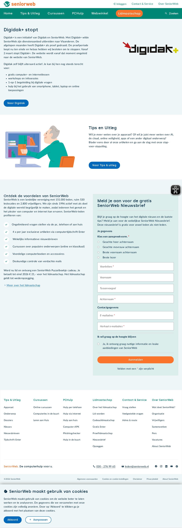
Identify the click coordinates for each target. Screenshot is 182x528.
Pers (154, 433)
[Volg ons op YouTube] (171, 466)
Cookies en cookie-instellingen (115, 479)
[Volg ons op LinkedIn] (166, 466)
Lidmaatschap (102, 400)
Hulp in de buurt (71, 440)
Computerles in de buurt (46, 414)
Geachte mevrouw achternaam (121, 247)
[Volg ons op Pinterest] (176, 466)
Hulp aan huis (70, 420)
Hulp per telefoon (72, 407)
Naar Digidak (16, 103)
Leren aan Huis (41, 420)
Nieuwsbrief (99, 440)
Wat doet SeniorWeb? (163, 407)
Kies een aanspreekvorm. (113, 236)
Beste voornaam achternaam (120, 252)
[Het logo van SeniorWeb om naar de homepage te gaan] (19, 4)
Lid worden (99, 414)
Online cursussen (42, 407)
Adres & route (129, 420)
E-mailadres (106, 315)
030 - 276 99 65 (105, 466)
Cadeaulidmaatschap (104, 420)
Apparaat (9, 407)
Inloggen (121, 4)
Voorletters (106, 266)
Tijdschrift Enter (12, 440)
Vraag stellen (129, 407)
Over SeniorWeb (168, 4)
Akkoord (12, 519)
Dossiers (8, 420)
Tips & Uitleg (12, 400)
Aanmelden (135, 359)
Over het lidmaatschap (105, 407)
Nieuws (8, 427)
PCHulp (68, 400)
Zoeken (173, 13)
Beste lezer (109, 257)
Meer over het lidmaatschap (23, 285)
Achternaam (107, 299)
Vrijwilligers (158, 420)
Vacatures (157, 440)
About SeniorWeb (161, 446)
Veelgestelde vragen (132, 414)
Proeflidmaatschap (102, 433)
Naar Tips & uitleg (104, 165)
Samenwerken (159, 427)
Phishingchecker (71, 433)
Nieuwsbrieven (12, 433)
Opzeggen (98, 446)
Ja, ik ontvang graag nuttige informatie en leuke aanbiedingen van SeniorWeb (131, 346)
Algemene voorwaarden (87, 479)
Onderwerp (10, 414)
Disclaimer (137, 479)
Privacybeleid (152, 479)
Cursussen (40, 400)
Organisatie (158, 414)
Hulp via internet (72, 414)
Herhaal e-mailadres (111, 326)
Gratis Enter (99, 427)
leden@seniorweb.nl (137, 466)
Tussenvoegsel (108, 288)
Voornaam (105, 277)
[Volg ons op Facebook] (156, 466)
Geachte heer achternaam (118, 242)
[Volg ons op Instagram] (161, 466)
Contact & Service (142, 4)
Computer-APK (71, 427)
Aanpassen (40, 519)
